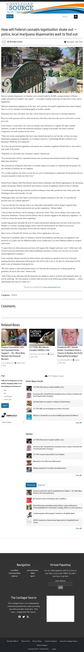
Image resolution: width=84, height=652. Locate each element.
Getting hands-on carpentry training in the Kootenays (51, 402)
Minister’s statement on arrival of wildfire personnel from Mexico (55, 415)
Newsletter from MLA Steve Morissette (47, 461)
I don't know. (8, 396)
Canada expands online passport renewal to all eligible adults (54, 513)
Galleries (14, 576)
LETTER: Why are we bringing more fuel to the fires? (51, 409)
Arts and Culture (32, 570)
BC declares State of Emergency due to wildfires (49, 499)
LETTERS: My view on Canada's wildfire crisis (48, 387)
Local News (14, 570)
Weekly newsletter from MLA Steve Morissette (49, 468)
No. (5, 393)
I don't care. (8, 399)
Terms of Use (25, 641)
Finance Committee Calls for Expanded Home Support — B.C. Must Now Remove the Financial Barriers (13, 353)
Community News (14, 573)
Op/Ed (33, 573)
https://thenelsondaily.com (52, 287)
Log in (54, 649)
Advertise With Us (12, 641)
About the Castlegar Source (68, 641)
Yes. (5, 390)
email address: (60, 581)
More (78, 423)
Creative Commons (51, 641)
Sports (32, 576)
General (14, 295)
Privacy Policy (37, 641)
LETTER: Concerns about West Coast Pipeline (48, 454)
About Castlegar (42, 645)
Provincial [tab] (31, 485)
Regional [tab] (41, 485)
